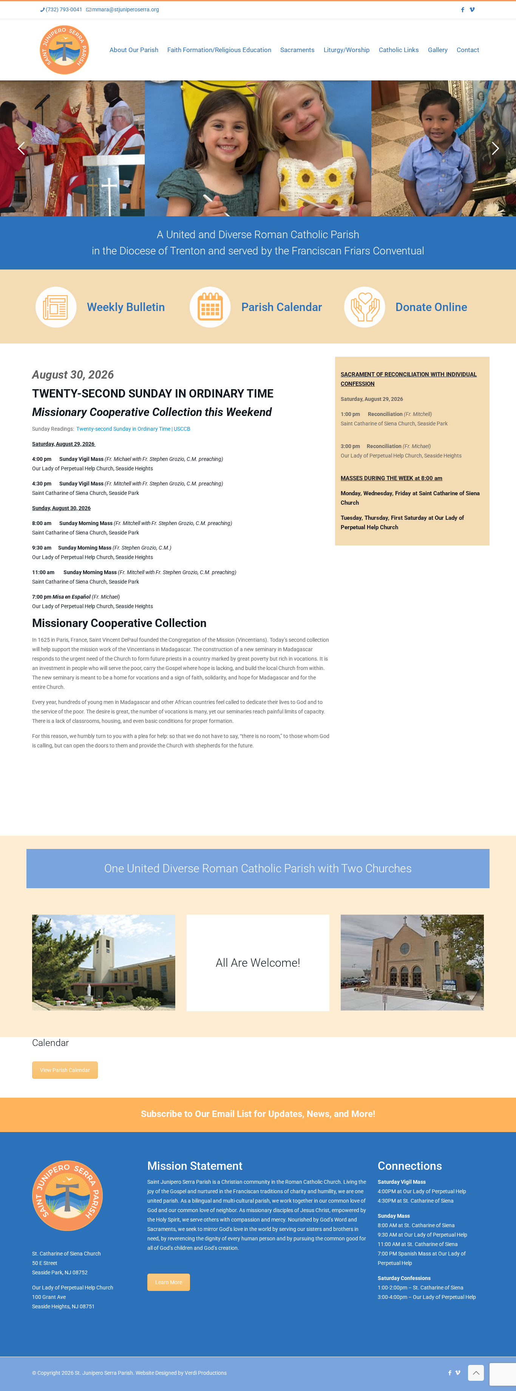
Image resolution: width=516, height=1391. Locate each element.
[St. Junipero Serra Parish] (64, 49)
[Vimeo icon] (472, 9)
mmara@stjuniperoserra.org (125, 9)
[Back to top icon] (476, 1373)
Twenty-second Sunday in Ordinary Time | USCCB (133, 429)
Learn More (168, 1282)
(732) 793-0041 (64, 9)
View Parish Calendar (65, 1070)
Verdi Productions (206, 1373)
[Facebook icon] (462, 9)
